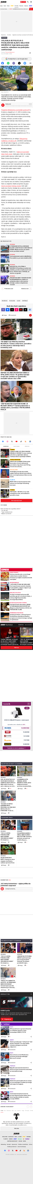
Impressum (14, 1144)
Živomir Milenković (10, 52)
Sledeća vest (25, 288)
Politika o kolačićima (23, 1144)
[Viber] (3, 309)
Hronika (9, 34)
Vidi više (16, 1128)
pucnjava (12, 300)
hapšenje (24, 300)
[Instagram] (16, 309)
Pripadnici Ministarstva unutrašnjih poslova (14, 110)
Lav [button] (15, 1110)
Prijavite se (7, 1019)
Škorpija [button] (27, 1110)
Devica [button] (19, 1110)
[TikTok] (25, 309)
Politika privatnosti (11, 1146)
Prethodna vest (8, 288)
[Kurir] (3, 2)
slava (18, 300)
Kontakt (9, 1144)
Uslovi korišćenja (21, 1146)
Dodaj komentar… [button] (10, 889)
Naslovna (3, 34)
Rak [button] (13, 1110)
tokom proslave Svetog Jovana (11, 186)
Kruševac (4, 300)
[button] (30, 53)
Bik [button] (5, 1110)
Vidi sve (16, 647)
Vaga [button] (23, 1110)
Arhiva (30, 1144)
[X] (12, 309)
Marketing (3, 1144)
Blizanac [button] (9, 1110)
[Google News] (30, 309)
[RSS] (25, 441)
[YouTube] (21, 309)
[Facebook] (7, 309)
